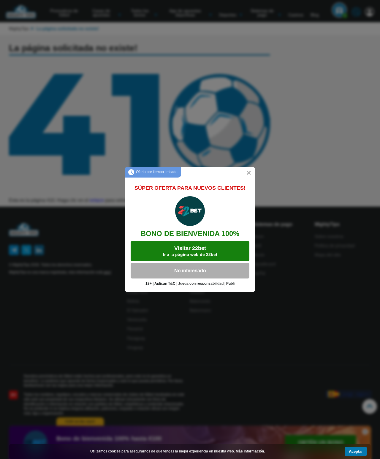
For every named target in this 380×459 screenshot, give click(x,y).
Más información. (250, 451)
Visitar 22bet (190, 251)
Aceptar (356, 451)
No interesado (190, 270)
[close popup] (248, 173)
